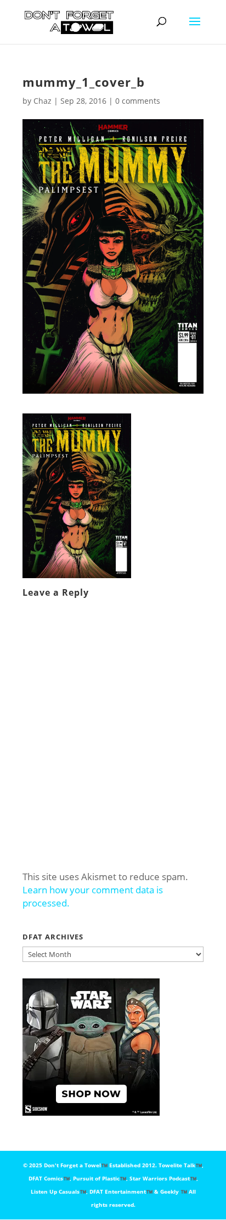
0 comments (137, 101)
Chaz (42, 101)
